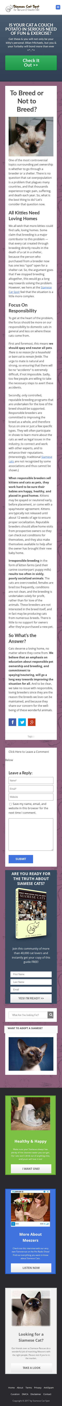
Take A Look (31, 1368)
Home (11, 1387)
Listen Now (31, 1268)
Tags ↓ (31, 736)
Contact (47, 1394)
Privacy (38, 1387)
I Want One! (31, 1169)
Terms (28, 1387)
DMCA (25, 1394)
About (20, 1387)
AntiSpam (49, 1387)
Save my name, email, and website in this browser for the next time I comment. (28, 808)
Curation (15, 1394)
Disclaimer (35, 1394)
